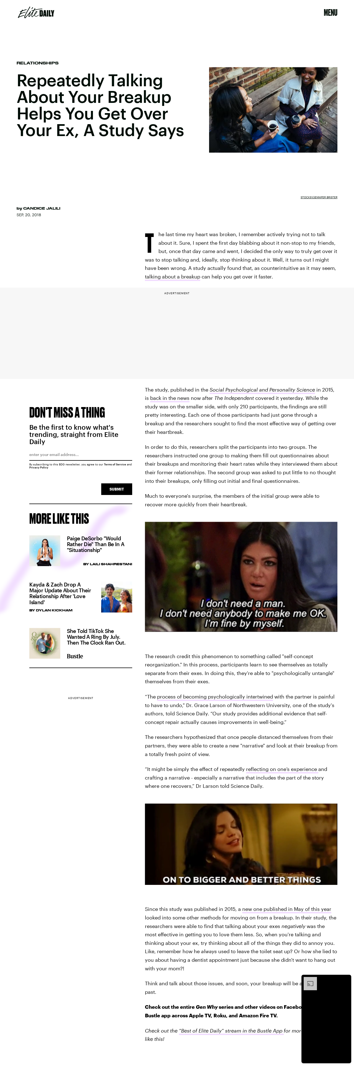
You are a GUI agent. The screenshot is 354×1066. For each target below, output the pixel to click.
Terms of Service (115, 464)
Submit (117, 489)
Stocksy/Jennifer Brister (319, 197)
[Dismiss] (345, 979)
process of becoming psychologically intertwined (215, 697)
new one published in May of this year (286, 909)
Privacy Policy (38, 467)
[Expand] (307, 979)
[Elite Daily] (36, 12)
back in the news (169, 398)
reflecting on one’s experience (282, 769)
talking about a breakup (172, 276)
